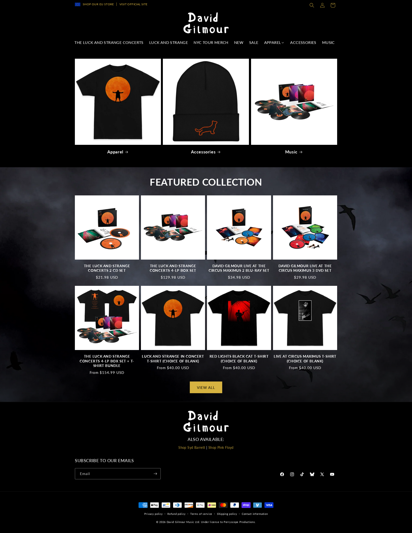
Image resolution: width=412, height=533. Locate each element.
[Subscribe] (155, 473)
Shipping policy (227, 513)
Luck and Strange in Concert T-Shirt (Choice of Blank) (173, 358)
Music (291, 151)
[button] (312, 5)
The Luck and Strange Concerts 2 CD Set (107, 268)
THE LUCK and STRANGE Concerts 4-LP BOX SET (173, 268)
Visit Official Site (133, 4)
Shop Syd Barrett (191, 447)
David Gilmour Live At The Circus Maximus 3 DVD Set (305, 268)
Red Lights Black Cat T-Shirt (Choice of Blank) (239, 358)
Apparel (115, 151)
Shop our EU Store (98, 4)
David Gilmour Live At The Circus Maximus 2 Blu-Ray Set (239, 268)
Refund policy (176, 513)
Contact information (255, 513)
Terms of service (201, 513)
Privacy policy (153, 513)
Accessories (203, 151)
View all (206, 387)
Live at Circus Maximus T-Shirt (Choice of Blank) (305, 358)
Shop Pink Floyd (221, 447)
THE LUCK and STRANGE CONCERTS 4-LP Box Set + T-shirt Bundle (107, 361)
